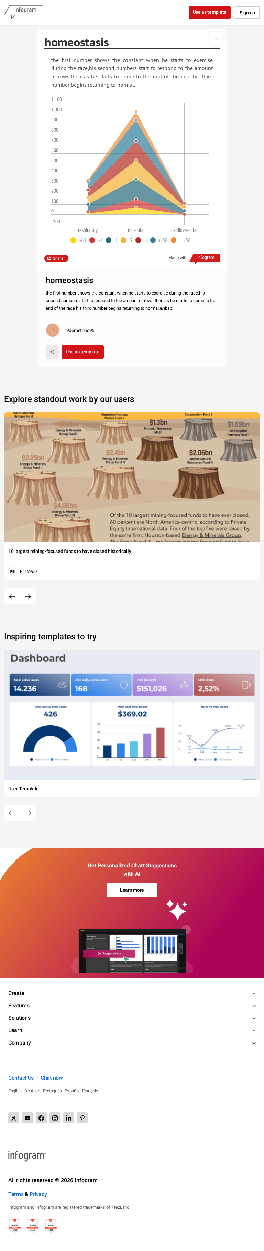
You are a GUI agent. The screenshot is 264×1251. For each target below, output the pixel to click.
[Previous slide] (12, 596)
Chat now (52, 1077)
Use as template (210, 12)
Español (72, 1090)
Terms (16, 1194)
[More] (216, 38)
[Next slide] (27, 596)
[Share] (52, 352)
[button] (79, 240)
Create (16, 993)
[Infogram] (23, 12)
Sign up (247, 12)
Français (90, 1090)
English (15, 1090)
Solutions (19, 1018)
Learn (15, 1030)
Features (19, 1005)
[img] (136, 211)
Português (52, 1090)
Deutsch (32, 1090)
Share (58, 258)
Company (19, 1042)
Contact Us (21, 1077)
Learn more (132, 890)
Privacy (38, 1194)
